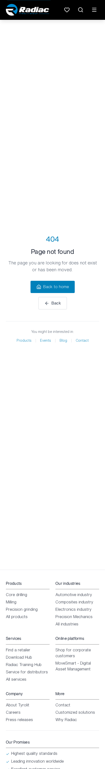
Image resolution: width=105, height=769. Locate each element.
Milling (11, 602)
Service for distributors (27, 672)
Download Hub (19, 657)
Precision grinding (22, 609)
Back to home (56, 287)
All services (16, 679)
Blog (63, 340)
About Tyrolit (17, 705)
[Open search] (80, 10)
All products (17, 617)
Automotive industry (73, 595)
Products (24, 340)
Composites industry (74, 602)
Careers (13, 712)
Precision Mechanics (74, 617)
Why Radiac (66, 720)
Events (45, 340)
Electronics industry (73, 609)
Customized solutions (75, 712)
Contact (82, 340)
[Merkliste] (67, 10)
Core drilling (16, 595)
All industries (66, 624)
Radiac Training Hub (24, 664)
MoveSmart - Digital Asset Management (73, 666)
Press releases (19, 720)
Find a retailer (18, 650)
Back (56, 303)
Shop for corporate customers (73, 653)
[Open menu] (94, 10)
